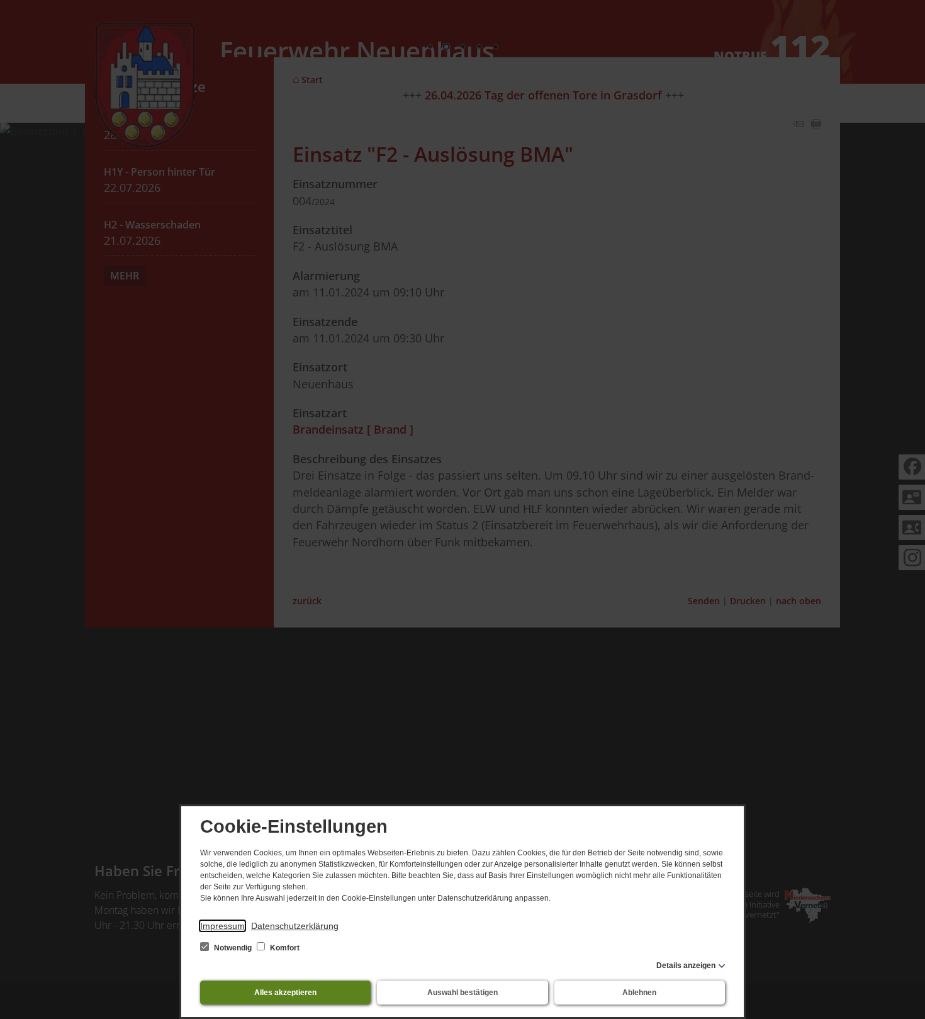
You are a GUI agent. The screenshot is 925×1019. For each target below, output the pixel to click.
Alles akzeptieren (285, 992)
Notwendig (233, 947)
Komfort (284, 947)
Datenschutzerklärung (295, 926)
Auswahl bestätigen (462, 992)
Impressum (222, 926)
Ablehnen (639, 992)
